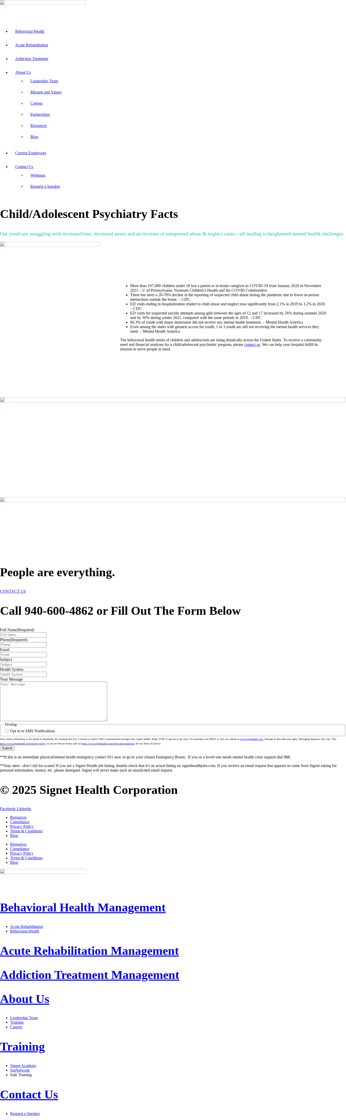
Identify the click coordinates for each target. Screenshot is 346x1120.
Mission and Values (46, 92)
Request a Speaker (45, 186)
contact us (252, 344)
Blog (34, 137)
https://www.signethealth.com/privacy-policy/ (23, 743)
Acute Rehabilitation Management (89, 950)
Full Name (17, 630)
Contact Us (24, 166)
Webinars (37, 175)
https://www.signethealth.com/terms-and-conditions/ (108, 743)
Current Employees (30, 153)
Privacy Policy (21, 826)
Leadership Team (44, 81)
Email (4, 649)
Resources (38, 125)
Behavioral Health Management (83, 907)
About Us (23, 72)
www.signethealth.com (251, 739)
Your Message (11, 679)
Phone (13, 640)
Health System (11, 669)
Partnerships (40, 114)
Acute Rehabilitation (31, 45)
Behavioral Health (29, 31)
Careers (36, 103)
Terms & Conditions (26, 831)
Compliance (19, 822)
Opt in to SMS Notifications (32, 731)
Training (22, 1046)
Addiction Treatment (31, 59)
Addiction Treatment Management (89, 974)
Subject (6, 659)
